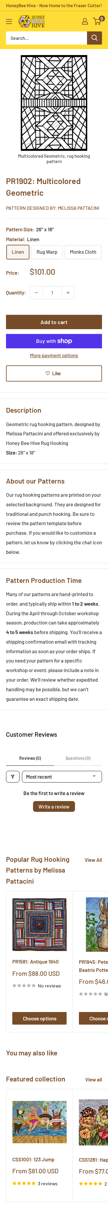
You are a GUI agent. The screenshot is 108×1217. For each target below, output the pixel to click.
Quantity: (16, 292)
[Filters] (13, 777)
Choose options (39, 1018)
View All (93, 860)
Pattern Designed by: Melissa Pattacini (52, 208)
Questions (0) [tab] (78, 758)
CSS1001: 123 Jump (33, 1159)
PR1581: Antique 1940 (35, 961)
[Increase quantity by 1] (68, 292)
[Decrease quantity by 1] (36, 292)
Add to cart (54, 322)
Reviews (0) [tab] (30, 758)
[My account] (85, 21)
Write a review (54, 806)
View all (93, 1079)
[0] (97, 21)
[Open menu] (9, 21)
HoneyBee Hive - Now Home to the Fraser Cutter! (54, 5)
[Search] (94, 38)
